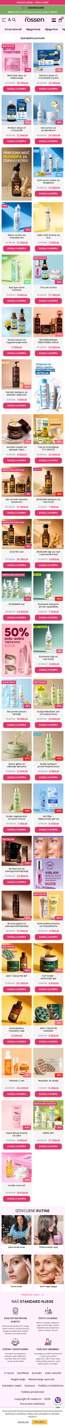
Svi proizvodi (13, 29)
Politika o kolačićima (50, 1385)
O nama (9, 1373)
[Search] (14, 20)
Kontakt (37, 1373)
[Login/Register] (9, 20)
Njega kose (33, 29)
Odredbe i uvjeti (11, 1385)
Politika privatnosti (32, 1392)
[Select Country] (54, 20)
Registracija (18, 1379)
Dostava (29, 1385)
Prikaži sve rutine (30, 1294)
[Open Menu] (4, 20)
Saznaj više (23, 1422)
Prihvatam (39, 1422)
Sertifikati (23, 1373)
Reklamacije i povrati (41, 1379)
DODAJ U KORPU (16, 88)
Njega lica (51, 29)
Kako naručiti (53, 1373)
